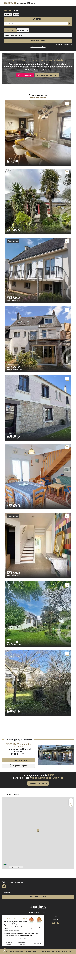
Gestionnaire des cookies (64, 951)
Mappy (20, 868)
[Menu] (70, 2)
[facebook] (4, 886)
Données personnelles (46, 951)
